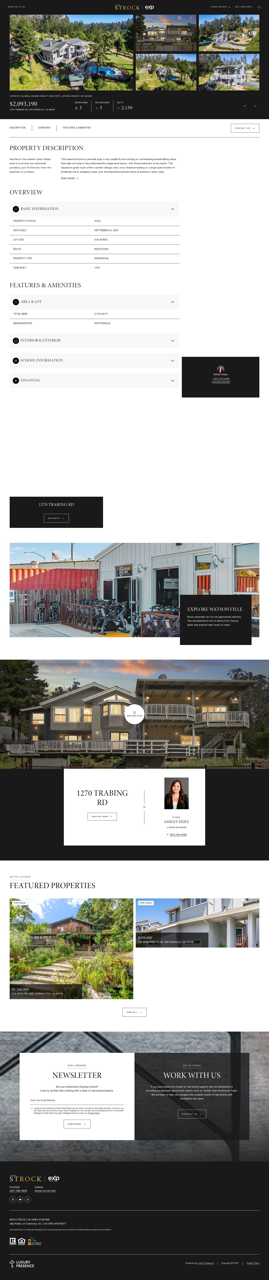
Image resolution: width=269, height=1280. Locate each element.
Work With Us (16, 7)
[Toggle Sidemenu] (259, 7)
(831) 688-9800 (243, 7)
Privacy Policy (93, 1113)
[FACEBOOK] (13, 1199)
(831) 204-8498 (221, 379)
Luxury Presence (205, 1263)
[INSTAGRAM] (28, 1199)
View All (226, 72)
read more (193, 632)
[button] (245, 128)
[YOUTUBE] (20, 1199)
